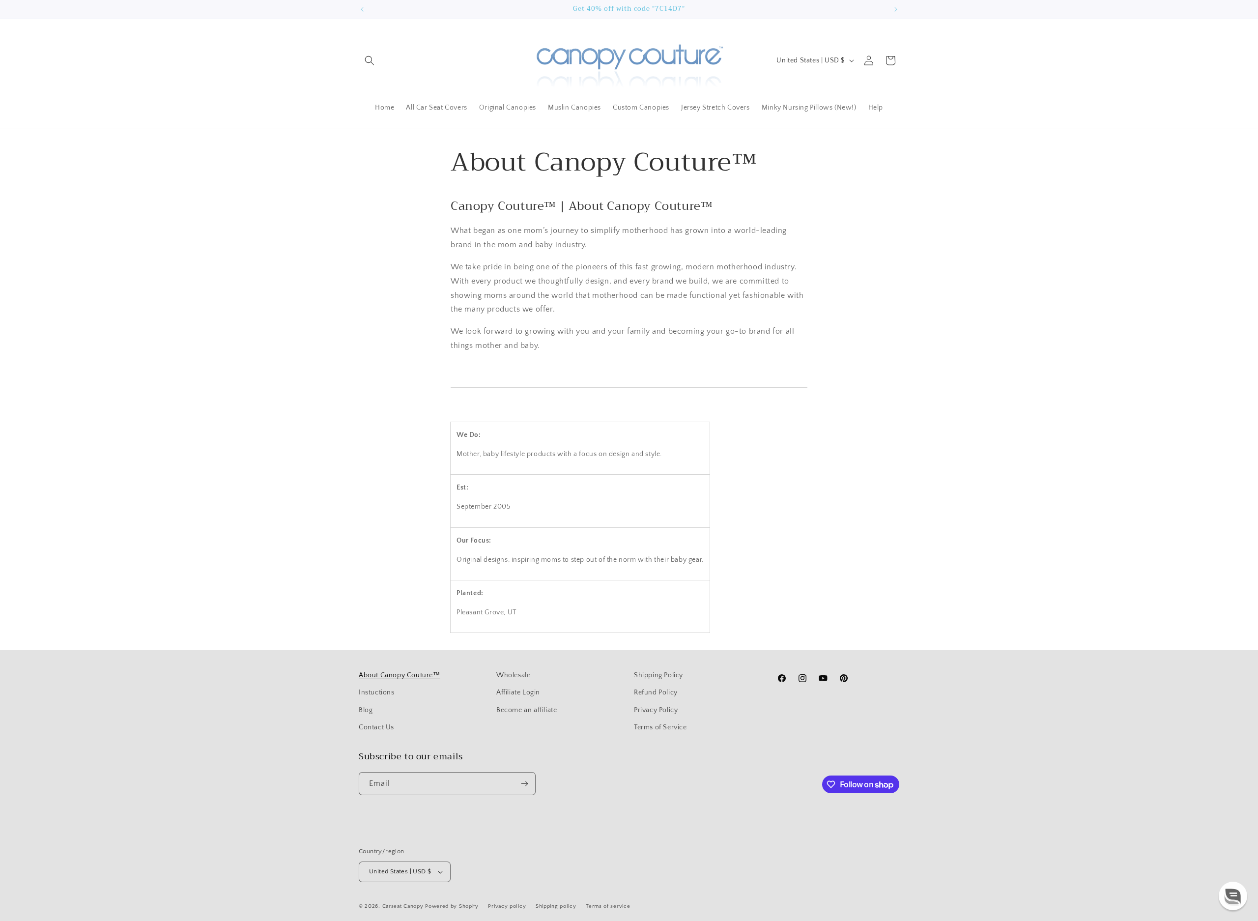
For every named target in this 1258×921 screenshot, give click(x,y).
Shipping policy (556, 906)
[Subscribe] (524, 783)
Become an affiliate (526, 710)
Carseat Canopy (403, 906)
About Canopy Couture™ (399, 675)
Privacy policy (507, 906)
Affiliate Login (518, 692)
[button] (369, 60)
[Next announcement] (896, 9)
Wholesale (513, 675)
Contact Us (376, 727)
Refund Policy (656, 692)
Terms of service (608, 906)
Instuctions (377, 692)
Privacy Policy (656, 710)
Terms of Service (660, 727)
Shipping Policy (658, 675)
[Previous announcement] (362, 9)
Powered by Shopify (452, 906)
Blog (365, 710)
